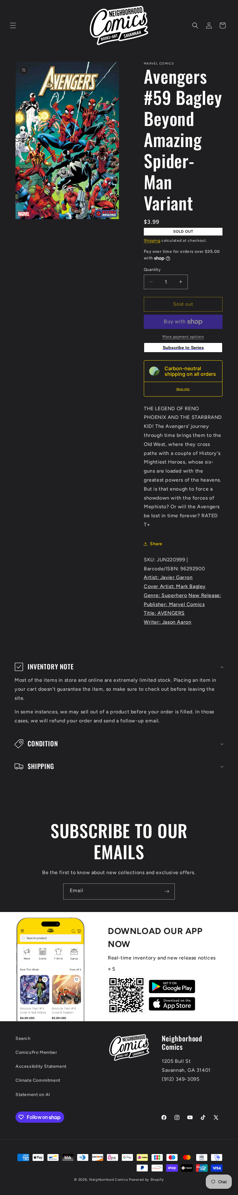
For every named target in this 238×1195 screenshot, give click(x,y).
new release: (204, 595)
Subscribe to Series (183, 347)
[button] (13, 25)
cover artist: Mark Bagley (175, 586)
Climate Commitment (37, 1080)
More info (183, 389)
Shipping (152, 240)
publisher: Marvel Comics (174, 604)
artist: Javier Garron (168, 577)
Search (23, 1038)
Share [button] (156, 543)
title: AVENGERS (164, 613)
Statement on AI (32, 1094)
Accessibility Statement (41, 1066)
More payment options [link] (183, 337)
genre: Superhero (165, 595)
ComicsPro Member (36, 1052)
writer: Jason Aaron (167, 622)
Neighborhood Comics (108, 1180)
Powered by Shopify (146, 1180)
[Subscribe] (166, 891)
